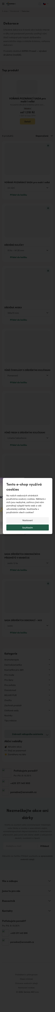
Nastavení (27, 520)
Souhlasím (27, 527)
